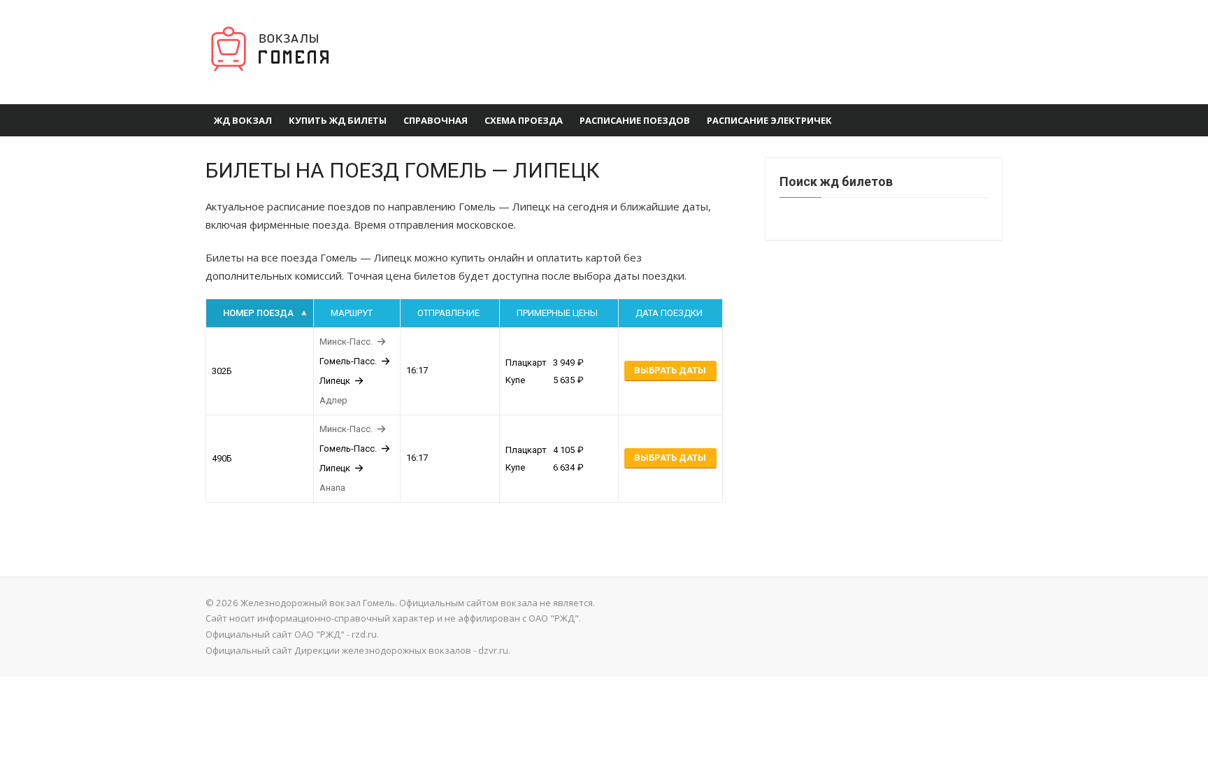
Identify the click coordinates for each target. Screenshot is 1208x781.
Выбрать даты (670, 370)
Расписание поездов (635, 120)
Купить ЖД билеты (338, 120)
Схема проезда (523, 120)
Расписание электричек (769, 120)
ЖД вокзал (243, 120)
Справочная (435, 120)
